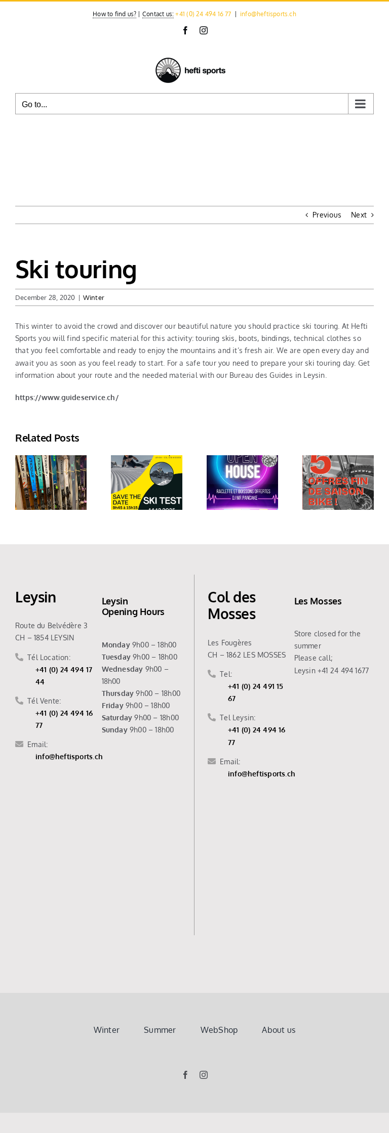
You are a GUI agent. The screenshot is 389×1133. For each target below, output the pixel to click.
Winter (93, 297)
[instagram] (204, 1075)
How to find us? (114, 14)
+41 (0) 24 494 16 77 (203, 14)
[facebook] (185, 1075)
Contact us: (158, 14)
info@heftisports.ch (268, 14)
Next (359, 214)
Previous (327, 214)
